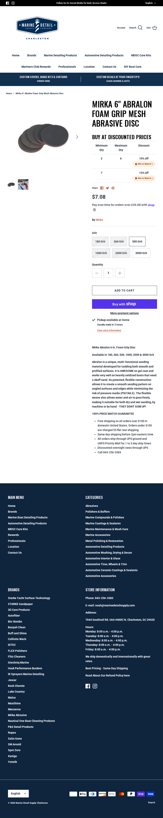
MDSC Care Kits (141, 55)
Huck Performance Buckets (25, 668)
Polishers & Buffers (97, 511)
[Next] (77, 137)
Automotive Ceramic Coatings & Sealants (111, 570)
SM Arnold (14, 744)
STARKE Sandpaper (20, 604)
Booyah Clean (16, 627)
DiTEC (12, 644)
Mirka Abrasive (17, 715)
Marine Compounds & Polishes (104, 517)
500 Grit (137, 241)
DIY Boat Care (133, 66)
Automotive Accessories (100, 576)
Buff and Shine (17, 633)
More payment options (124, 313)
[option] (44, 137)
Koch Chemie (16, 685)
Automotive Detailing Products (104, 55)
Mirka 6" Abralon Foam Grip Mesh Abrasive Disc (40, 93)
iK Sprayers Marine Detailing (26, 674)
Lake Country (16, 691)
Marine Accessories (97, 535)
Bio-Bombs (15, 621)
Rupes (12, 732)
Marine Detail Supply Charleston (32, 803)
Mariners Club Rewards (36, 66)
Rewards (13, 535)
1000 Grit (101, 253)
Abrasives (91, 505)
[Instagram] (13, 3)
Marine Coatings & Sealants (103, 523)
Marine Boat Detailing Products (28, 517)
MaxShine (14, 703)
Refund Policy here (118, 675)
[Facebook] (7, 3)
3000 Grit (141, 253)
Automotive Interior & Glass (102, 558)
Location (89, 66)
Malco (12, 697)
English (149, 3)
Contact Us (109, 66)
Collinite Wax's (17, 639)
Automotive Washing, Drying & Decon (108, 552)
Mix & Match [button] (145, 164)
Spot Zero (14, 750)
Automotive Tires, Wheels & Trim (106, 564)
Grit (94, 233)
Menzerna (14, 709)
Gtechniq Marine (18, 662)
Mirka (99, 219)
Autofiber (14, 615)
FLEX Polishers (17, 650)
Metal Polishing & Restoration (104, 540)
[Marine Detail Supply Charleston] (37, 28)
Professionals (67, 66)
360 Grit (119, 241)
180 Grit (100, 241)
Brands (31, 55)
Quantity (97, 264)
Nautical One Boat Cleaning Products (31, 720)
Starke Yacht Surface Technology (29, 598)
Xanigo (12, 756)
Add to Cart (124, 290)
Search (151, 802)
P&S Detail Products (20, 726)
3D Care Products (19, 609)
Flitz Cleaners (16, 656)
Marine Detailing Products (60, 55)
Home (15, 55)
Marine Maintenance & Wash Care (106, 529)
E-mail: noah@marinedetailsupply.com (110, 605)
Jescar (12, 680)
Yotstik (12, 761)
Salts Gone (15, 738)
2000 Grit (121, 253)
